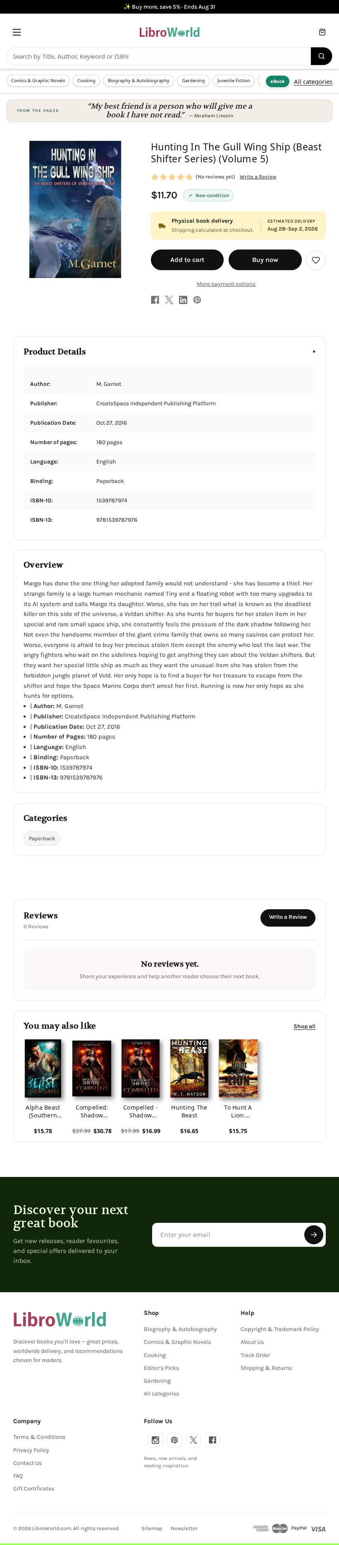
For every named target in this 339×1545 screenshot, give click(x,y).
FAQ (18, 1475)
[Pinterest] (197, 300)
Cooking (86, 80)
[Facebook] (155, 300)
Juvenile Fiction (233, 80)
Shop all (304, 1026)
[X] (169, 300)
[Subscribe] (313, 1234)
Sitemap (151, 1528)
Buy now (265, 260)
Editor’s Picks (161, 1367)
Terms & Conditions (39, 1436)
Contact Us (27, 1463)
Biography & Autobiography (139, 80)
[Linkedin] (183, 300)
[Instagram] (155, 1440)
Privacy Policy (31, 1450)
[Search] (321, 56)
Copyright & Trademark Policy (280, 1329)
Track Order (255, 1355)
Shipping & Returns (266, 1367)
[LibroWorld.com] (59, 1319)
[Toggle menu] (17, 32)
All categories (313, 81)
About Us (252, 1341)
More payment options (226, 284)
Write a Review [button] (258, 177)
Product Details (55, 352)
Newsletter (184, 1528)
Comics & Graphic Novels (38, 80)
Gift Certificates (33, 1488)
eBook (277, 81)
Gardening (193, 80)
